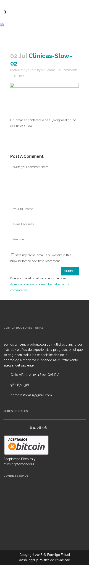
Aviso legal (27, 560)
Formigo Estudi (58, 555)
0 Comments (68, 70)
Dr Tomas (48, 70)
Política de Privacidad (54, 560)
